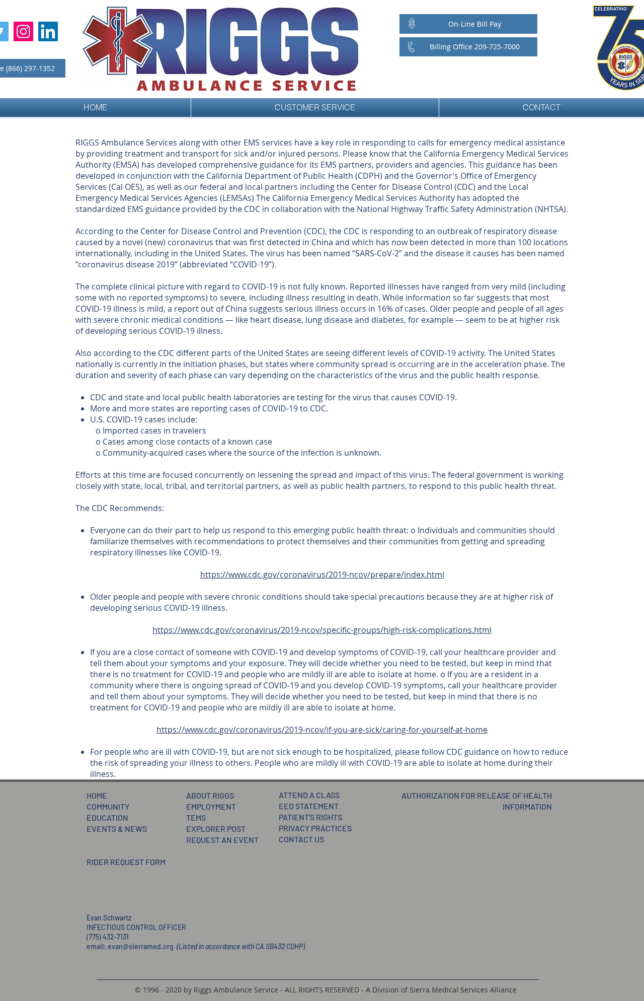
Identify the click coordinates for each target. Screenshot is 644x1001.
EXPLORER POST (216, 828)
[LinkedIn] (48, 31)
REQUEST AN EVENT (222, 839)
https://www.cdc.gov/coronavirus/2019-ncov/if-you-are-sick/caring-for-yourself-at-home (322, 729)
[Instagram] (23, 31)
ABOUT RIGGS (210, 795)
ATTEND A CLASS (309, 795)
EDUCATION (107, 817)
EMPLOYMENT (211, 806)
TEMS (196, 817)
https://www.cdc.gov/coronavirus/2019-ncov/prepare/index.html (322, 574)
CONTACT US (301, 839)
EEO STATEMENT (309, 806)
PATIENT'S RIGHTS (310, 817)
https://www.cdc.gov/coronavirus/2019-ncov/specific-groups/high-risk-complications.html (322, 629)
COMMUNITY (108, 806)
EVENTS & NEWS (117, 828)
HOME (97, 795)
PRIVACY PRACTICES (315, 828)
